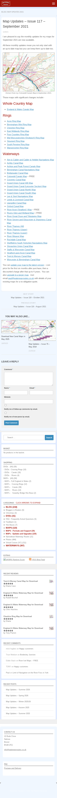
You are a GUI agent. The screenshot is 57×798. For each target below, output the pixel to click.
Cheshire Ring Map (15, 128)
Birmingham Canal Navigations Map (23, 170)
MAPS (11, 528)
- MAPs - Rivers (10, 490)
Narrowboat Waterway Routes (19, 537)
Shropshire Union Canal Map (20, 246)
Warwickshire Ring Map (17, 148)
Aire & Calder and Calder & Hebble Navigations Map (30, 160)
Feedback (10, 522)
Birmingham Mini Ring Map (19, 124)
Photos (10, 540)
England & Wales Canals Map (20, 109)
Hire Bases (11, 525)
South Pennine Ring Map (18, 144)
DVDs (10, 516)
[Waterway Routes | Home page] (7, 3)
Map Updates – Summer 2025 (18, 713)
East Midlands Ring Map (18, 131)
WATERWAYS (14, 545)
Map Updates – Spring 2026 (17, 696)
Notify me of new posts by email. (17, 417)
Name (7, 388)
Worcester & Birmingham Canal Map (23, 259)
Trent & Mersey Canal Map (19, 256)
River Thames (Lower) (17, 233)
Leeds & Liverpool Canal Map (20, 199)
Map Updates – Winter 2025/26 (18, 702)
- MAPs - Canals (10, 487)
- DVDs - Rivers (10, 475)
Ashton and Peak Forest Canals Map (23, 166)
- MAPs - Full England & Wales (15, 481)
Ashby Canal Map (15, 163)
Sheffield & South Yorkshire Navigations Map (27, 243)
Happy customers (26, 649)
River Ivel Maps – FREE (28, 661)
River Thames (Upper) (17, 229)
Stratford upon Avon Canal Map (21, 253)
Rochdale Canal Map (16, 239)
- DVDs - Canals (10, 472)
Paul (8, 673)
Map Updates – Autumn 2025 (17, 707)
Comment (8, 369)
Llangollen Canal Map (16, 203)
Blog (3, 12)
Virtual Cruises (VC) (15, 543)
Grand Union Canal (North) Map (21, 189)
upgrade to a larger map (17, 275)
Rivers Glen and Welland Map (20, 213)
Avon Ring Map (14, 121)
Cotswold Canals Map (17, 176)
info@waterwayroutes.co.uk (15, 750)
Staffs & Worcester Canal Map (20, 249)
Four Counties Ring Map (18, 134)
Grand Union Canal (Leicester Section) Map (26, 186)
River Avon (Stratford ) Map (19, 209)
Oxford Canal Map (15, 206)
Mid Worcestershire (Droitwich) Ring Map (25, 138)
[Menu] (53, 3)
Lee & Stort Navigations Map (20, 196)
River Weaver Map (15, 236)
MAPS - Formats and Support (20, 531)
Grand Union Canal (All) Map (20, 183)
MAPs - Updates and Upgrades (20, 534)
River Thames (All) (15, 226)
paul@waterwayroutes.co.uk (21, 278)
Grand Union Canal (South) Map (21, 193)
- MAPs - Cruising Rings (13, 484)
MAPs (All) (8, 478)
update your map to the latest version (27, 265)
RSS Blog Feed (38, 560)
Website (7, 397)
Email (32, 388)
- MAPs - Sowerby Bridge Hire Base (18, 493)
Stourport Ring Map (15, 141)
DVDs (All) (8, 467)
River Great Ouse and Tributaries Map (24, 216)
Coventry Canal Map (16, 179)
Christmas (11, 513)
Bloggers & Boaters (14, 510)
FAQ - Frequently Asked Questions (20, 519)
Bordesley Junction (27, 655)
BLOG (11, 507)
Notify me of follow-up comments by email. (20, 409)
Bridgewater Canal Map (17, 173)
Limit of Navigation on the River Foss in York (30, 673)
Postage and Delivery (12, 768)
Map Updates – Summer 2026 (18, 690)
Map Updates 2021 (15, 12)
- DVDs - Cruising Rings (13, 469)
